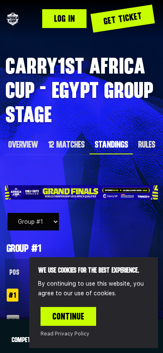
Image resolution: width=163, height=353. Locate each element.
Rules (146, 144)
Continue (68, 316)
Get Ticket (123, 18)
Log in (64, 18)
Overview (23, 144)
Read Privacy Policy (65, 334)
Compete (22, 339)
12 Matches (66, 144)
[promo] (81, 192)
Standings (111, 144)
